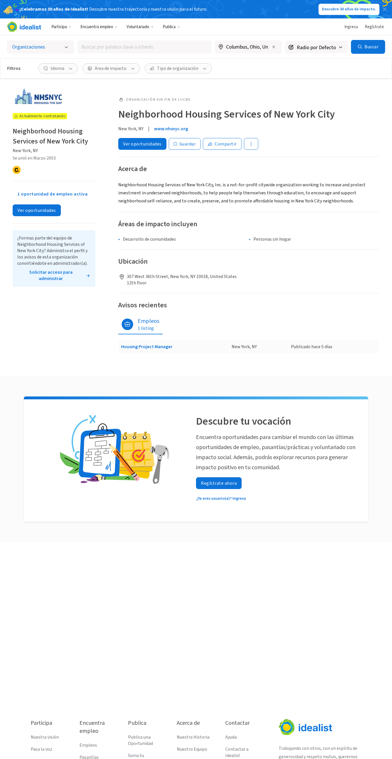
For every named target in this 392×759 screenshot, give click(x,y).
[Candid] (17, 170)
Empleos (88, 745)
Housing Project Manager (146, 347)
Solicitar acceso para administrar (51, 275)
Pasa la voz (41, 749)
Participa (59, 27)
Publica (169, 27)
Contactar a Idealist (237, 752)
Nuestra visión (45, 737)
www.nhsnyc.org (171, 128)
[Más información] (248, 47)
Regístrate (374, 27)
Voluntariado (138, 27)
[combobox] (144, 47)
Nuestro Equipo (192, 749)
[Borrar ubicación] (274, 47)
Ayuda (231, 737)
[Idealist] (24, 27)
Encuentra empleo (96, 27)
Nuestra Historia (193, 737)
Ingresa (351, 27)
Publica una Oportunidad (140, 740)
